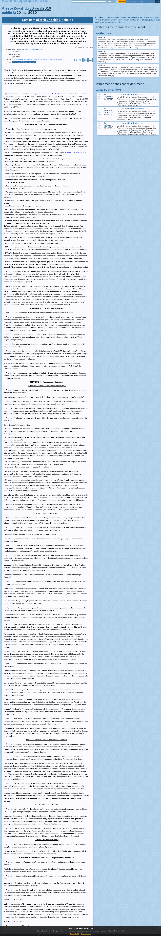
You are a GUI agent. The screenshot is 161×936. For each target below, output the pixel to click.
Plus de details (86, 934)
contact (151, 1)
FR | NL (78, 60)
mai (24, 12)
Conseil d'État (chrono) (24, 62)
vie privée (122, 1)
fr (156, 1)
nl (158, 1)
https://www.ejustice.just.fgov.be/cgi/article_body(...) (39, 59)
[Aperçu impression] (90, 60)
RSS (128, 1)
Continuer (74, 934)
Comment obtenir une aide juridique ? (47, 20)
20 (18, 12)
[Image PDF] (85, 60)
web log (143, 1)
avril (38, 8)
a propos (134, 1)
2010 (46, 8)
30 (31, 8)
